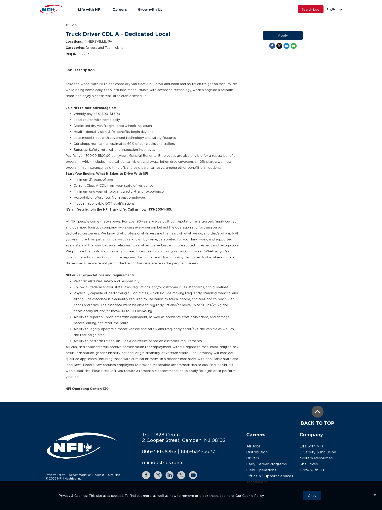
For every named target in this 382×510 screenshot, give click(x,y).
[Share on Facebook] (272, 45)
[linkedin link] (169, 475)
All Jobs (253, 446)
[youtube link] (193, 475)
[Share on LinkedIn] (286, 45)
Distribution (257, 452)
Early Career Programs (266, 464)
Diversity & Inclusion (318, 452)
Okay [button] (312, 495)
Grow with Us (150, 9)
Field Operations (261, 470)
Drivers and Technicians (104, 47)
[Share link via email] (293, 45)
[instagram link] (158, 475)
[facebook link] (146, 475)
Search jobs (310, 9)
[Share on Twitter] (279, 45)
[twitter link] (181, 475)
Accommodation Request (86, 474)
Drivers (252, 458)
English (331, 9)
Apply (283, 35)
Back (74, 24)
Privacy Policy (55, 474)
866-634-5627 (198, 451)
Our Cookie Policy (250, 495)
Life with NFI (89, 9)
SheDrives (309, 464)
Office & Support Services (269, 476)
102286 (83, 54)
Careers (120, 9)
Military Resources (316, 458)
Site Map (114, 474)
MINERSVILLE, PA (97, 41)
